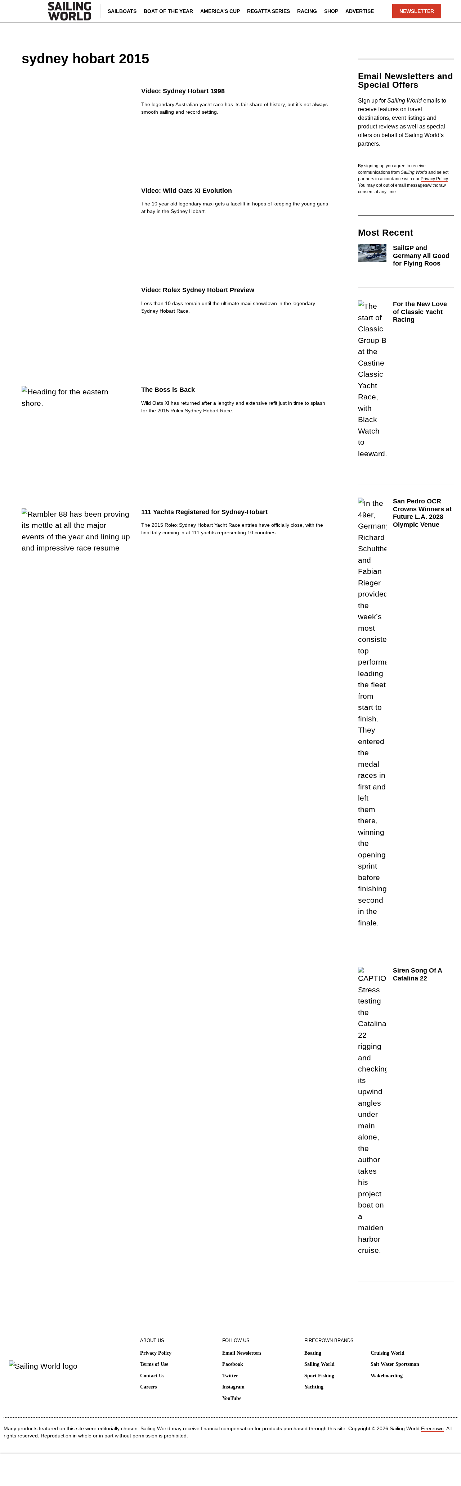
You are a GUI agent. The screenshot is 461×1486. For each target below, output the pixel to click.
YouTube (231, 1398)
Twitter (230, 1375)
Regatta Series (268, 11)
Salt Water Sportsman (395, 1364)
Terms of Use (154, 1364)
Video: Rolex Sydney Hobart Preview (197, 290)
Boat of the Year (168, 11)
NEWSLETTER (416, 11)
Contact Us (152, 1375)
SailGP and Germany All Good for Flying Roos (421, 255)
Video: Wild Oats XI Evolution (186, 190)
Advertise (359, 11)
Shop (331, 11)
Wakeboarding (387, 1375)
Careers (148, 1387)
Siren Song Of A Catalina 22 (417, 974)
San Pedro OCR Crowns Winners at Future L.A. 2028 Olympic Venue (422, 513)
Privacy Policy (434, 178)
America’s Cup (220, 11)
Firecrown (432, 1428)
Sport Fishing (319, 1375)
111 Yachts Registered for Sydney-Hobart (204, 512)
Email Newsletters (241, 1353)
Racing (307, 11)
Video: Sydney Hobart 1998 (183, 91)
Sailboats (122, 11)
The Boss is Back (168, 389)
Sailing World (319, 1364)
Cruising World (387, 1353)
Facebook (232, 1364)
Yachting (313, 1387)
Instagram (233, 1387)
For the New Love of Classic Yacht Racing (420, 311)
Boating (312, 1353)
